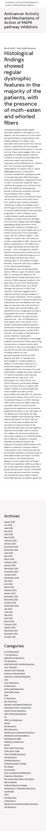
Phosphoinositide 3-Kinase (15, 763)
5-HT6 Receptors (11, 652)
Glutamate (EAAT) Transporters (17, 707)
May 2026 (8, 531)
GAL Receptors (10, 701)
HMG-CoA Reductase (13, 720)
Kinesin (7, 723)
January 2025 (10, 565)
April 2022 (8, 618)
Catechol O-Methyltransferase (17, 676)
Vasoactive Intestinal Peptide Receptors (21, 804)
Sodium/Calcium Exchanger (15, 785)
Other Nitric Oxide (11, 751)
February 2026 (10, 540)
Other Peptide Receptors (15, 754)
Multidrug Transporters (14, 742)
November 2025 (11, 550)
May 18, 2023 (9, 48)
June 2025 (8, 553)
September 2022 (11, 605)
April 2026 (8, 534)
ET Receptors (10, 698)
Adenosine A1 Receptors (14, 658)
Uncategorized (10, 798)
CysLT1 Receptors (11, 683)
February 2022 (10, 624)
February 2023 (10, 590)
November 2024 (11, 571)
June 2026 (8, 528)
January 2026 (10, 543)
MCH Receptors (11, 729)
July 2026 (8, 525)
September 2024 (11, 578)
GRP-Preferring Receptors (15, 714)
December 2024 (11, 568)
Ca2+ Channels (10, 667)
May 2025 (8, 556)
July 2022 (8, 609)
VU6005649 (9, 171)
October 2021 (10, 637)
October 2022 (10, 602)
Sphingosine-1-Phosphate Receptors (19, 788)
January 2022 (9, 627)
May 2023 (8, 581)
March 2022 (9, 621)
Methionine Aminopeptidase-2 (17, 735)
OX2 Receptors (10, 757)
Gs (5, 717)
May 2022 (8, 615)
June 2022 (8, 612)
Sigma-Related (10, 782)
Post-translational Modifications (17, 773)
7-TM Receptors (11, 655)
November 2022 (11, 599)
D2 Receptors (10, 686)
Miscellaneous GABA (12, 739)
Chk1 (6, 679)
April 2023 (8, 584)
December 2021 (11, 630)
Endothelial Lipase (11, 692)
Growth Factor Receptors (15, 711)
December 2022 (11, 596)
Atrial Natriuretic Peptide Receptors (19, 664)
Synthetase (9, 791)
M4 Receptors (10, 726)
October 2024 (10, 574)
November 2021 (11, 633)
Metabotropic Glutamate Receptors (19, 732)
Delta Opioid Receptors (14, 689)
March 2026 (9, 537)
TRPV (6, 794)
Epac (6, 695)
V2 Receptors (10, 801)
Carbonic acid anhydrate (14, 673)
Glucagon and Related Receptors (18, 704)
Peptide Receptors (12, 760)
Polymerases (9, 770)
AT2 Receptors (10, 661)
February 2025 (10, 562)
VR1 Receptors (10, 807)
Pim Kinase (8, 766)
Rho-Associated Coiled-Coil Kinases (19, 779)
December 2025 (11, 546)
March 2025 (9, 559)
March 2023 (9, 587)
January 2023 (10, 593)
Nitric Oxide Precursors (26, 48)
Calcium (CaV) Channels (14, 670)
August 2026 (9, 522)
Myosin (7, 745)
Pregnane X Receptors (13, 776)
